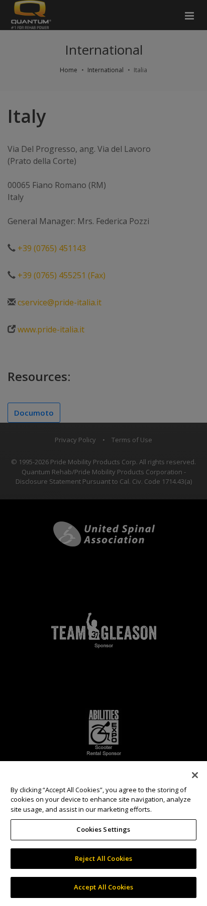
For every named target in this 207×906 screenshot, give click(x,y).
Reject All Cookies (103, 858)
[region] (103, 833)
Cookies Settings (103, 829)
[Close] (195, 775)
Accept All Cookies (103, 886)
